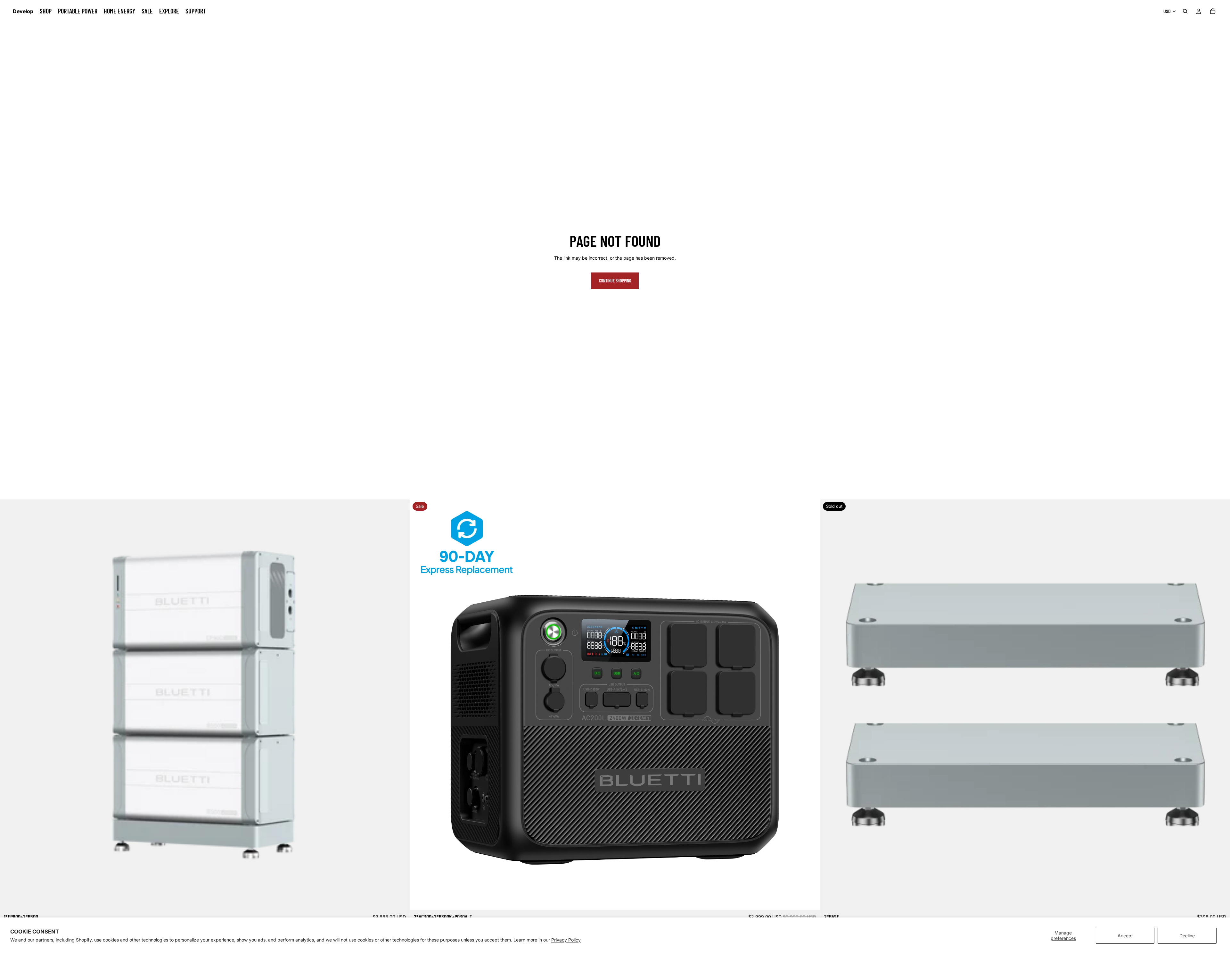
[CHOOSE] (810, 900)
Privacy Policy (566, 939)
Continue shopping (615, 280)
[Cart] (1213, 11)
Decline (1187, 935)
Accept (1125, 935)
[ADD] (400, 900)
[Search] (1185, 11)
